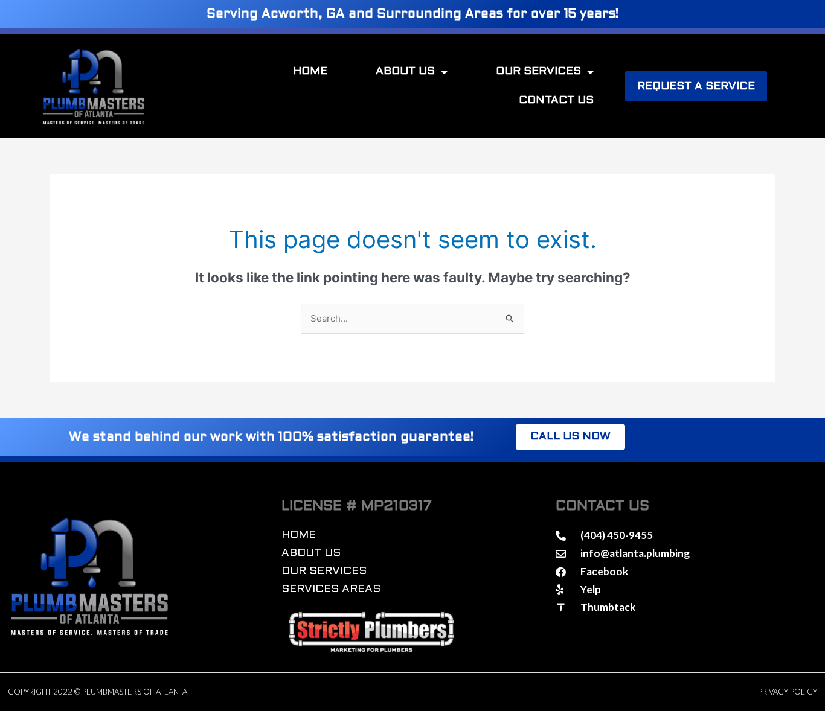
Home (310, 71)
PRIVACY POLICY (787, 692)
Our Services (538, 71)
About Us (405, 71)
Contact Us (556, 100)
